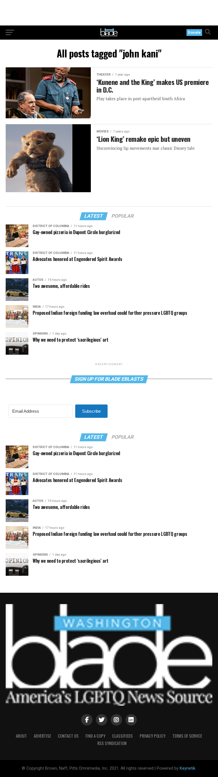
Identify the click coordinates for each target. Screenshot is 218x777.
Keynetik (187, 768)
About (21, 736)
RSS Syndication (112, 743)
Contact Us (68, 736)
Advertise (42, 736)
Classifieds (122, 736)
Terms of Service (187, 736)
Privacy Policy (152, 736)
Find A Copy (95, 736)
